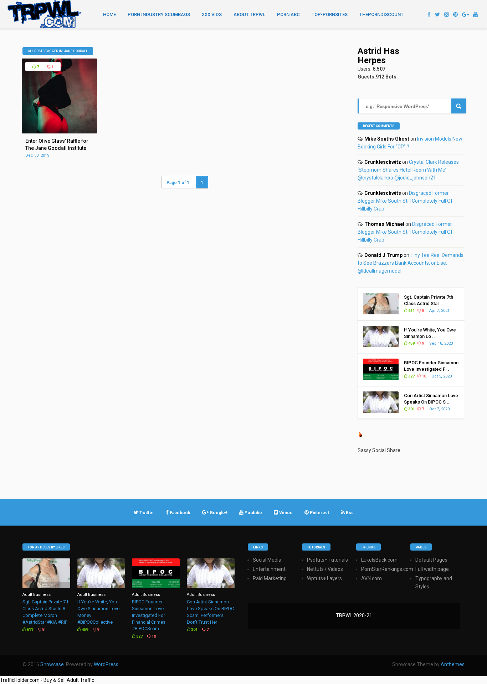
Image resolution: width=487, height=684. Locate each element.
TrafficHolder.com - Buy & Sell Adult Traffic (47, 680)
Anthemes (453, 664)
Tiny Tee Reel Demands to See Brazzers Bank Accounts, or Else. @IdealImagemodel (410, 263)
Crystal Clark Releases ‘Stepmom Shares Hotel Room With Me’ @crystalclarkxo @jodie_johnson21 (408, 170)
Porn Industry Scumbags (159, 14)
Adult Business (36, 594)
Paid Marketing (270, 578)
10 (423, 376)
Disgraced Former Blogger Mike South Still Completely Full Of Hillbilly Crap (405, 201)
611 (411, 310)
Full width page (432, 569)
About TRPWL (249, 14)
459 (411, 343)
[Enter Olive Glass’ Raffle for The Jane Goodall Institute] (59, 132)
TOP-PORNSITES (330, 14)
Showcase (52, 664)
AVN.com (371, 578)
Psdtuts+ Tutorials (327, 560)
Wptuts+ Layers (324, 578)
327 (411, 376)
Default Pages (431, 560)
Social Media (267, 560)
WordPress (106, 664)
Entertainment (269, 569)
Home (109, 14)
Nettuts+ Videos (325, 569)
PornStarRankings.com (387, 569)
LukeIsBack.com (379, 560)
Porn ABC (288, 14)
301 (411, 409)
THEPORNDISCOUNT (381, 14)
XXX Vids (212, 14)
